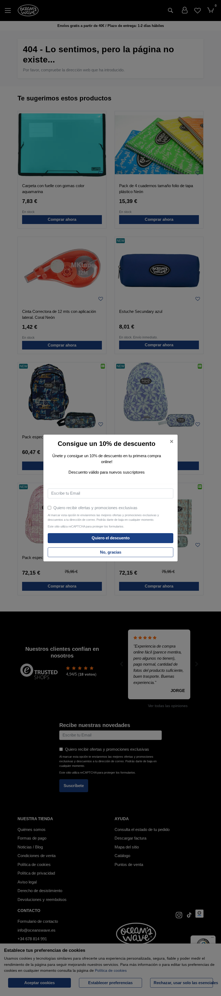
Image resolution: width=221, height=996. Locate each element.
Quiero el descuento (111, 538)
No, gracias (110, 552)
